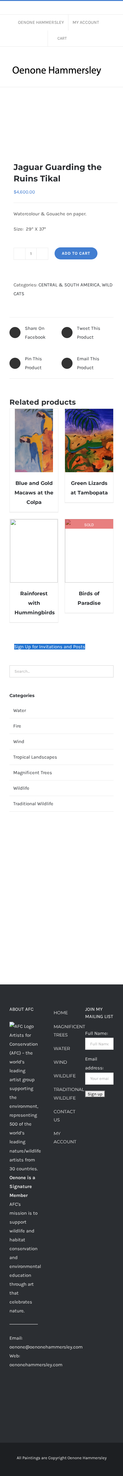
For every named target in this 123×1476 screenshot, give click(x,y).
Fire (17, 726)
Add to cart (76, 253)
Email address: (94, 1063)
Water (19, 710)
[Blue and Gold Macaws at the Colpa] (34, 440)
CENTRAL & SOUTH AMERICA (69, 285)
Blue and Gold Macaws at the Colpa (34, 492)
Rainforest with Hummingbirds (35, 603)
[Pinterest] (28, 1389)
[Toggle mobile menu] (111, 81)
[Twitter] (20, 1400)
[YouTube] (28, 1400)
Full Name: (96, 1033)
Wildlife (21, 788)
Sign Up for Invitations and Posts (49, 647)
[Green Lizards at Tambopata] (89, 440)
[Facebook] (11, 1389)
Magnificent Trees (32, 772)
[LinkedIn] (11, 1400)
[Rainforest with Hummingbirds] (34, 551)
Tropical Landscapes (35, 757)
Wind (18, 741)
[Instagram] (20, 1389)
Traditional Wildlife (33, 804)
